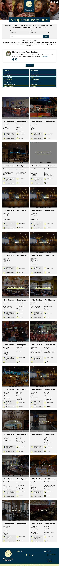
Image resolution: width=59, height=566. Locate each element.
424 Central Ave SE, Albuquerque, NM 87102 (10, 179)
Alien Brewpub (7, 72)
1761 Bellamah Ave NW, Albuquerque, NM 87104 (38, 447)
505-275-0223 (22, 313)
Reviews (21, 138)
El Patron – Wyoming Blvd (9, 86)
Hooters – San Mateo (35, 73)
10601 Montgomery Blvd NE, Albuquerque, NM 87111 (10, 492)
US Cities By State (16, 2)
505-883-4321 (22, 268)
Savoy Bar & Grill (34, 81)
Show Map (29, 65)
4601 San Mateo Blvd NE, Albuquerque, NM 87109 (10, 403)
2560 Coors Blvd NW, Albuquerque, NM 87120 (38, 224)
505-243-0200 (22, 178)
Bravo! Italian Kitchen (8, 75)
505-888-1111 (50, 178)
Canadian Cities (6, 2)
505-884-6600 (22, 402)
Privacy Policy (41, 564)
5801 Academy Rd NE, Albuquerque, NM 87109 (10, 358)
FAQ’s (48, 556)
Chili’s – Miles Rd (7, 82)
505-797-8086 (22, 447)
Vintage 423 (33, 86)
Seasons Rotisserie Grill (35, 82)
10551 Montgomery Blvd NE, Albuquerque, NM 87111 (10, 313)
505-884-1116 (50, 134)
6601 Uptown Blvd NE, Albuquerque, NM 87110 (38, 134)
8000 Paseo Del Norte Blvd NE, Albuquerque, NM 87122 (38, 537)
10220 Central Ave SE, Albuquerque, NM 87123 (10, 224)
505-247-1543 (50, 268)
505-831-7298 (50, 223)
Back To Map (49, 561)
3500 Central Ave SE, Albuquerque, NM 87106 (38, 358)
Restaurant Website (10, 138)
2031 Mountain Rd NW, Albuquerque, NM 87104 (38, 492)
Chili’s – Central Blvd (8, 77)
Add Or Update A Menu (51, 554)
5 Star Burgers (7, 70)
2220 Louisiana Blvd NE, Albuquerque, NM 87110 (38, 179)
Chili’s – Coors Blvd (8, 79)
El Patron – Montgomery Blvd (9, 84)
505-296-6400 (22, 223)
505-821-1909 (22, 134)
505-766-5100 (50, 491)
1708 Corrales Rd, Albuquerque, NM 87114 (37, 403)
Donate (40, 2)
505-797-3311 (50, 313)
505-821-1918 (50, 536)
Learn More (45, 56)
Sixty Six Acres (34, 84)
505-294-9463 (22, 491)
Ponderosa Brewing (35, 79)
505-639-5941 (50, 447)
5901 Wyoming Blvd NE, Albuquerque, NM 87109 (10, 134)
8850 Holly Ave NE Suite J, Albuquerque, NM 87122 (10, 447)
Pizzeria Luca (33, 77)
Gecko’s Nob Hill (34, 72)
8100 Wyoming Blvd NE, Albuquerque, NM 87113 (38, 313)
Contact (46, 2)
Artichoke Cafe (7, 73)
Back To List (49, 559)
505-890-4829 (50, 402)
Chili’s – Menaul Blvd (8, 81)
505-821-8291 (22, 357)
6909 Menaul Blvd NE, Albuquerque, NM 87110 (10, 269)
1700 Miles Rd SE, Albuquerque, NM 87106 (37, 269)
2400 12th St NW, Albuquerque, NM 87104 (9, 537)
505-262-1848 (50, 357)
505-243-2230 (22, 536)
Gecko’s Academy (34, 70)
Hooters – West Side (35, 75)
